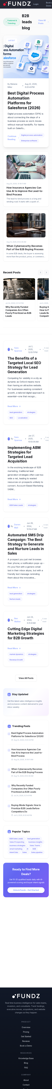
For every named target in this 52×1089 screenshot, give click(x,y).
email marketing (16, 849)
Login (36, 4)
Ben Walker (17, 620)
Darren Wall (17, 526)
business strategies (18, 845)
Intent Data (14, 852)
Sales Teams (35, 845)
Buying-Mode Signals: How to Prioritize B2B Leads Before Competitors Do (26, 808)
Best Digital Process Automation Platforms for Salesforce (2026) (27, 735)
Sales (24, 852)
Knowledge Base (26, 1058)
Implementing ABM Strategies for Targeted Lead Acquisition (24, 454)
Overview (26, 1027)
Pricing (26, 1032)
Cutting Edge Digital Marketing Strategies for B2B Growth (26, 633)
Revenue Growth (16, 660)
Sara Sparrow (18, 349)
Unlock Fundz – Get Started (26, 890)
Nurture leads (15, 599)
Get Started (26, 1036)
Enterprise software (29, 141)
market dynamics (16, 654)
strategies (31, 412)
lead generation (16, 412)
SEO (11, 418)
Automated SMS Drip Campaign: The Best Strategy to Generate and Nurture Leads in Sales (26, 544)
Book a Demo (26, 1046)
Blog (26, 1063)
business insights (35, 842)
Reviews (26, 1041)
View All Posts (42, 21)
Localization (22, 418)
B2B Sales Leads (16, 505)
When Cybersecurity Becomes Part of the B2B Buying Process (27, 771)
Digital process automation (31, 135)
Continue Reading (12, 137)
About (26, 1080)
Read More (13, 406)
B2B (34, 849)
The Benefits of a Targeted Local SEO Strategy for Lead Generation (24, 365)
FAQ (26, 1067)
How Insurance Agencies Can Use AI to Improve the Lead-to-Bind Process (25, 191)
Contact (26, 1085)
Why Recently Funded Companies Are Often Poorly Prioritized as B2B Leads (25, 788)
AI (28, 849)
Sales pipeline (36, 852)
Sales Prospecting (17, 842)
